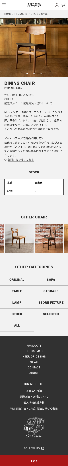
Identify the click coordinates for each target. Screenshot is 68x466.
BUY (34, 460)
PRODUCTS (21, 13)
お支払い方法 (34, 390)
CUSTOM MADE (34, 351)
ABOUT (34, 373)
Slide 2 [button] (30, 73)
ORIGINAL (16, 280)
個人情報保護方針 (34, 402)
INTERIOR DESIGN (34, 356)
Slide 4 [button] (37, 73)
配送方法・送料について (34, 396)
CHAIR (34, 13)
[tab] (27, 73)
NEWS (34, 362)
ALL (17, 325)
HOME (7, 13)
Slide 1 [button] (27, 73)
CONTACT (34, 367)
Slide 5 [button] (41, 73)
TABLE (17, 291)
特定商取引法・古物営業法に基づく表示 (34, 408)
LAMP (16, 303)
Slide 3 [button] (34, 73)
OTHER (17, 314)
